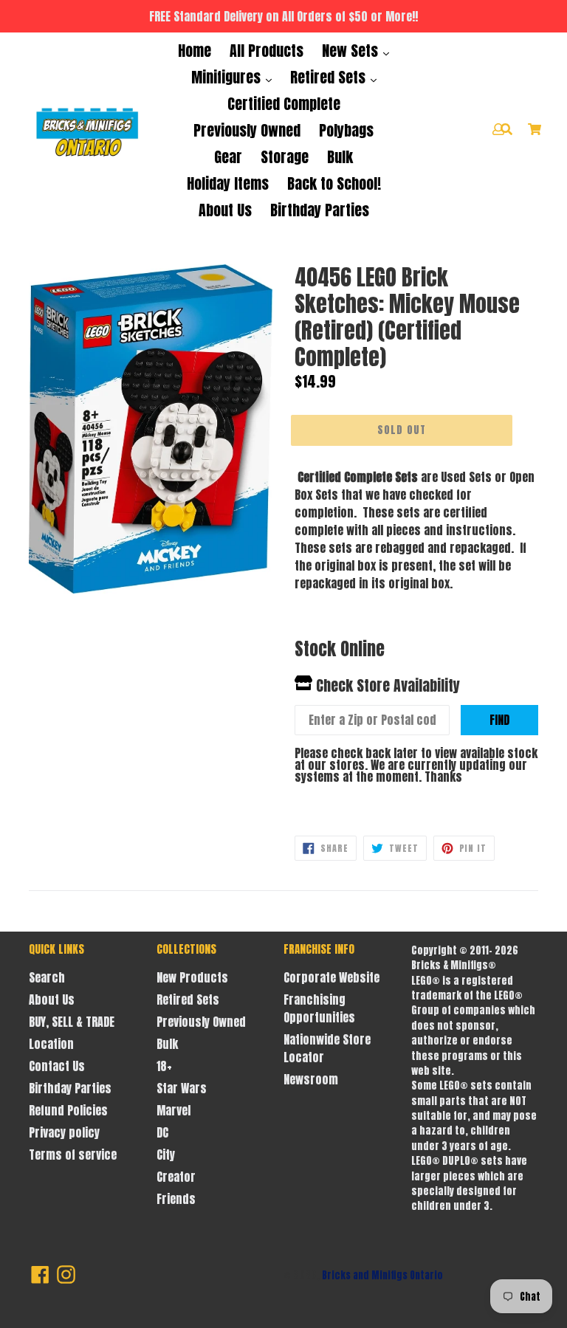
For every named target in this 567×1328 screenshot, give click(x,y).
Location (51, 1044)
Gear (228, 156)
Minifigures (227, 77)
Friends (176, 1199)
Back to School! (334, 183)
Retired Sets (329, 77)
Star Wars (182, 1088)
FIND (499, 720)
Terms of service (73, 1154)
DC (162, 1132)
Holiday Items (228, 183)
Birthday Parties (319, 210)
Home (194, 50)
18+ (164, 1066)
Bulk (340, 156)
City (166, 1154)
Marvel (173, 1110)
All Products (266, 50)
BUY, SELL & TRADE (71, 1022)
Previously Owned (246, 130)
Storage (285, 156)
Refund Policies (68, 1110)
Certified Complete (283, 103)
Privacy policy (64, 1132)
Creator (176, 1177)
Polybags (346, 130)
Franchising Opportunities (319, 1008)
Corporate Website (331, 977)
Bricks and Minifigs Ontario (382, 1275)
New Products (192, 977)
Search (47, 977)
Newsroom (311, 1079)
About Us (225, 210)
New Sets (352, 50)
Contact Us (57, 1066)
